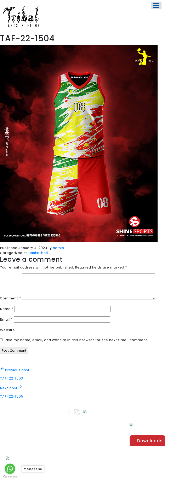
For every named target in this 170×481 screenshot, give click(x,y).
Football (107, 446)
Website (7, 330)
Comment (10, 298)
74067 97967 (19, 458)
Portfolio (79, 440)
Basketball (38, 252)
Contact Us (82, 460)
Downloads (150, 441)
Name (6, 308)
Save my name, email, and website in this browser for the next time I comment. (76, 340)
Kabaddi (108, 460)
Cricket (107, 440)
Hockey (107, 453)
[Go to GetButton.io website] (10, 476)
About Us (80, 446)
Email (6, 319)
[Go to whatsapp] (10, 469)
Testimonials (83, 453)
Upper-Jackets (112, 467)
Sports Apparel (112, 433)
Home (78, 433)
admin (58, 247)
